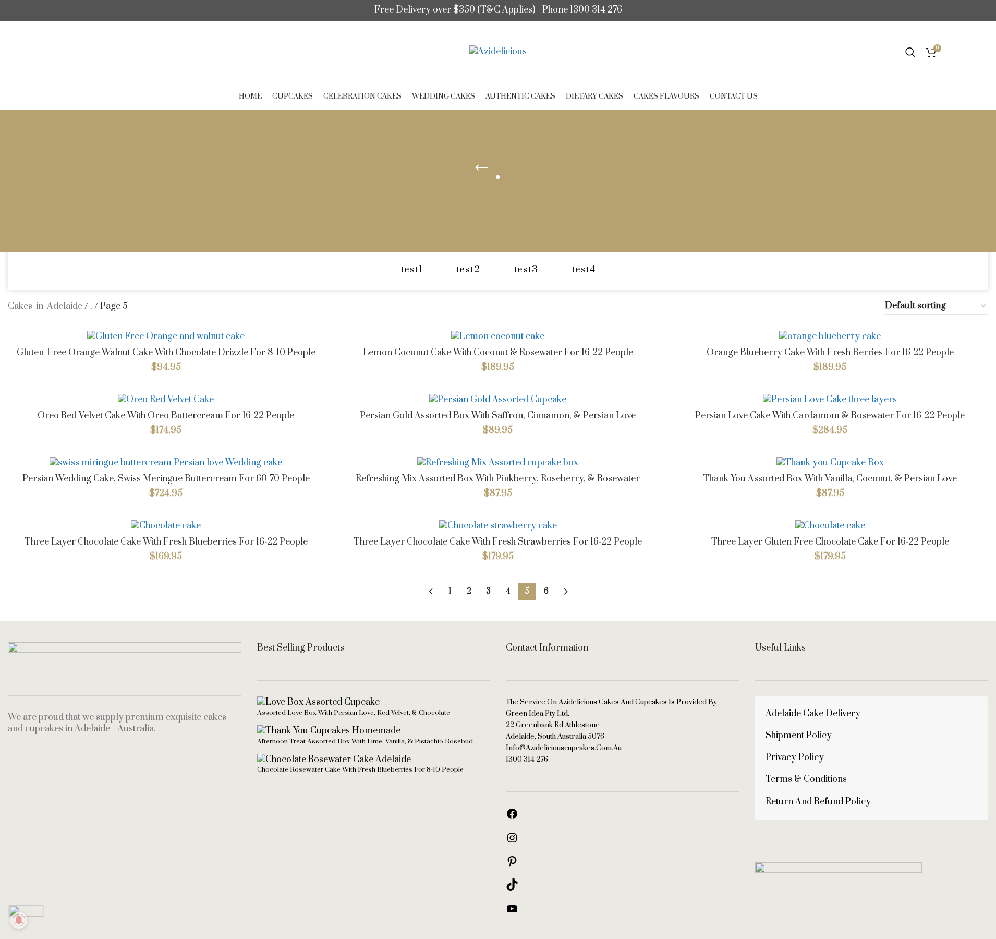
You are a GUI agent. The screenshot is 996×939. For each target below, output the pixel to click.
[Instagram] (512, 841)
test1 (411, 269)
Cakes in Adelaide (45, 306)
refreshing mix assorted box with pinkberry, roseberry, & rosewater (498, 479)
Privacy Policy (795, 757)
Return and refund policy (818, 802)
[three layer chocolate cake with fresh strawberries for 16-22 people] (498, 526)
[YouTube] (512, 912)
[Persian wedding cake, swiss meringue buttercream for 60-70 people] (166, 462)
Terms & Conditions (806, 779)
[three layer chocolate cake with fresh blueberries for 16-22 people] (166, 526)
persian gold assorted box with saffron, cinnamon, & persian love (498, 416)
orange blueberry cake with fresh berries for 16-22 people (830, 352)
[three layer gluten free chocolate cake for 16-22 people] (830, 526)
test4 (584, 269)
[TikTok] (512, 888)
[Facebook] (512, 817)
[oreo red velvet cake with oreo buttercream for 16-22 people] (166, 399)
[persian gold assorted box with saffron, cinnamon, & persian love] (498, 399)
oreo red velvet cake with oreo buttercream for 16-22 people (166, 416)
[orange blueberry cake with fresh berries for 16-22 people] (830, 336)
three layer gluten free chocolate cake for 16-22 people (830, 542)
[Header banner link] (498, 10)
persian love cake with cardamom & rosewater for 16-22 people (830, 416)
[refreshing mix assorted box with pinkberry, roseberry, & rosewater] (498, 462)
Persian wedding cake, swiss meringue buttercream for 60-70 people (166, 479)
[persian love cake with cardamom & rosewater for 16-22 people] (830, 399)
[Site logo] (498, 51)
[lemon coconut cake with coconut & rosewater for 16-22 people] (498, 336)
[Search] (910, 52)
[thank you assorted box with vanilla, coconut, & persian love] (830, 462)
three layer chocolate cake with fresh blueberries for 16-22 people (166, 542)
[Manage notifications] (18, 920)
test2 (468, 269)
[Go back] (481, 168)
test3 (526, 269)
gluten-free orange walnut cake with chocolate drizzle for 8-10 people (166, 352)
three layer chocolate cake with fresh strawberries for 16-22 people (498, 542)
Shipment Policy (799, 735)
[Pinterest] (512, 865)
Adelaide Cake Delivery (813, 713)
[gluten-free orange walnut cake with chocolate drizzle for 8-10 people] (166, 336)
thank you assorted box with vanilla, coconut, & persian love (830, 479)
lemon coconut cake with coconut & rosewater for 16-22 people (498, 352)
